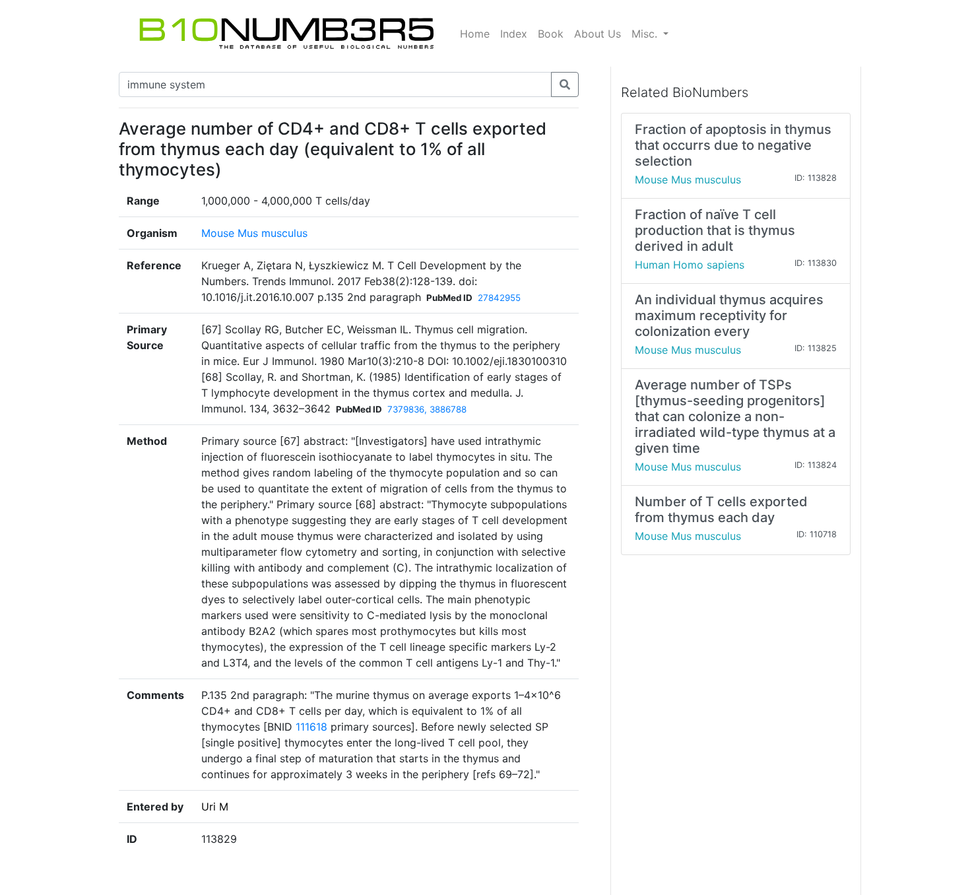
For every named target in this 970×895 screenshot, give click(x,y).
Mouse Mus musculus (254, 233)
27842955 (499, 297)
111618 (311, 726)
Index (513, 33)
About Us (597, 33)
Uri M (214, 806)
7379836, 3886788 (427, 409)
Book (551, 33)
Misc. (646, 33)
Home (475, 33)
